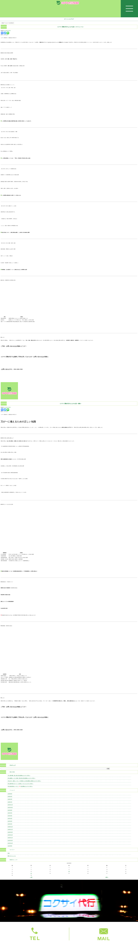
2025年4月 (10, 815)
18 (69, 871)
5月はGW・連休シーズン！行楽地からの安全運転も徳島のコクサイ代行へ (24, 781)
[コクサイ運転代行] (69, 8)
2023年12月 (10, 834)
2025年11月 (10, 804)
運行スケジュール (12, 855)
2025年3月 (10, 818)
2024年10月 (10, 832)
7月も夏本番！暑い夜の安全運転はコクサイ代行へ (19, 775)
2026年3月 (10, 799)
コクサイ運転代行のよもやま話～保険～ (71, 403)
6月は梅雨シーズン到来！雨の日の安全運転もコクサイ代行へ (21, 778)
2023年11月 (10, 837)
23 (31, 873)
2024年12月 (10, 826)
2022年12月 (10, 843)
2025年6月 (10, 810)
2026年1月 (10, 802)
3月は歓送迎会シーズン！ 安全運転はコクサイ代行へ (20, 786)
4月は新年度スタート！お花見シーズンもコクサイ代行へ (20, 783)
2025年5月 (10, 812)
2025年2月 (10, 821)
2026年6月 (10, 793)
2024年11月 (10, 829)
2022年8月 (10, 845)
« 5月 (31, 877)
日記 (9, 853)
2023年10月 (10, 840)
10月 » (106, 877)
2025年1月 (10, 823)
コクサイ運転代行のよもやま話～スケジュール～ (70, 27)
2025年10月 (10, 807)
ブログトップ (12, 765)
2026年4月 (10, 796)
